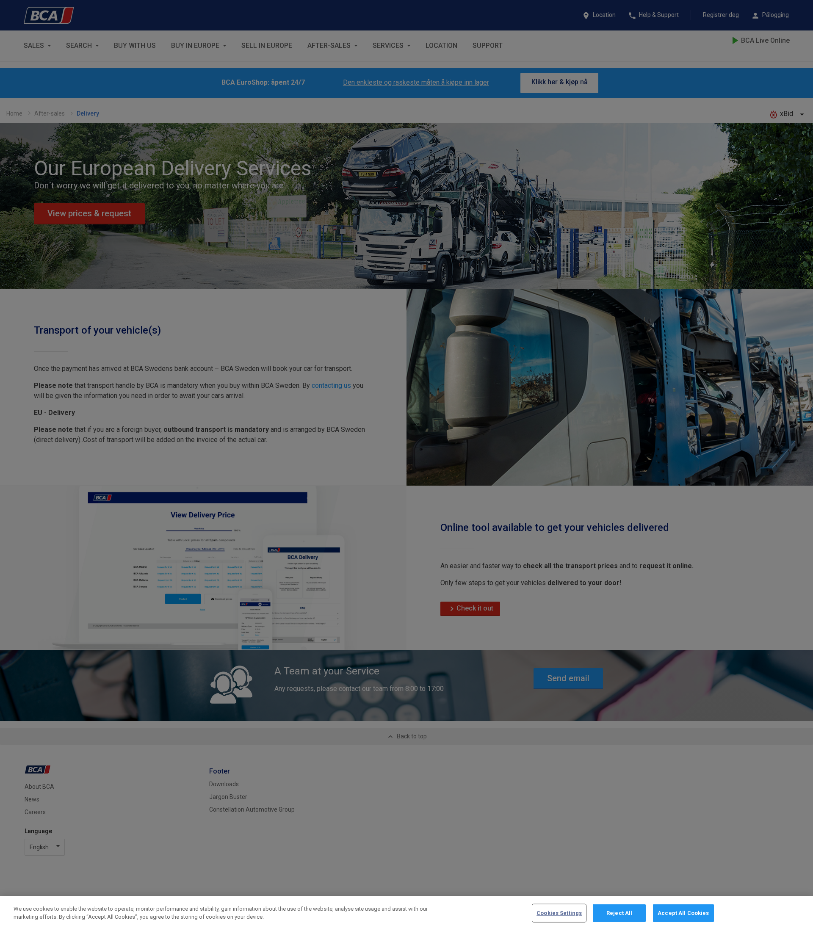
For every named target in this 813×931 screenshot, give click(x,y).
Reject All (619, 913)
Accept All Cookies (683, 913)
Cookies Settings (559, 913)
